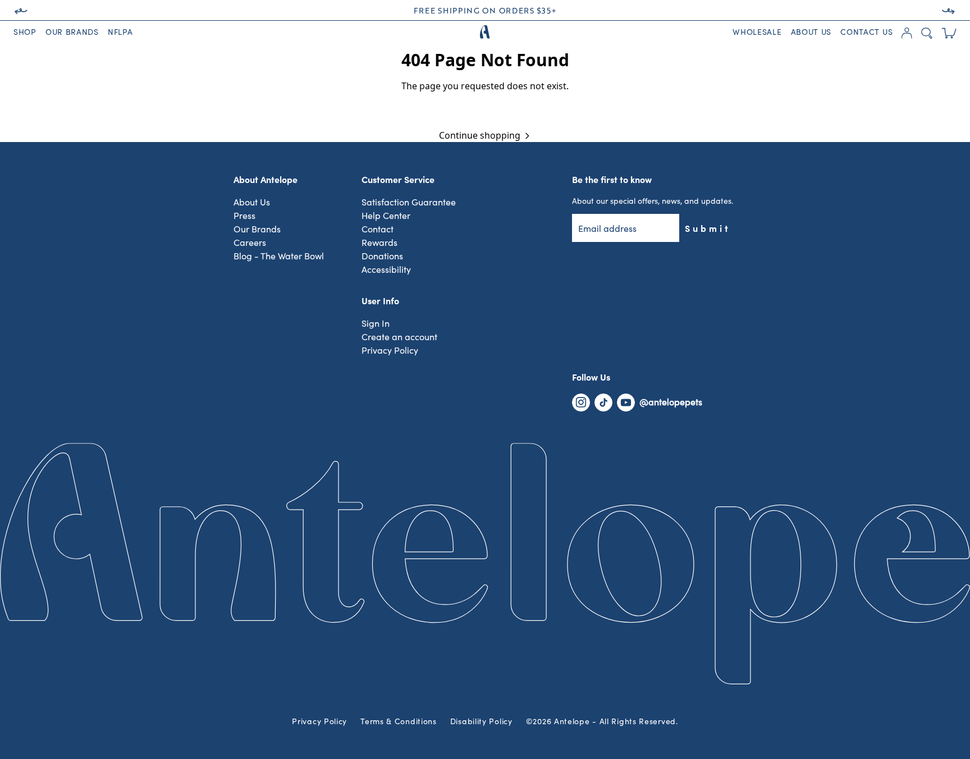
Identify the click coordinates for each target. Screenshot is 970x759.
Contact (378, 230)
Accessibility (386, 270)
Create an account (399, 337)
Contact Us (866, 32)
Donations (382, 257)
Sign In (376, 324)
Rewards (379, 243)
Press (244, 216)
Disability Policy (481, 721)
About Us (811, 32)
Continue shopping (479, 135)
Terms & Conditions (398, 721)
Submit (708, 228)
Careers (250, 243)
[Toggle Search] (926, 33)
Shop (24, 32)
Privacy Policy (390, 351)
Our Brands (72, 32)
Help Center (386, 216)
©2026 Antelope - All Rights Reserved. (602, 721)
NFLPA (120, 32)
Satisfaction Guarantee (409, 203)
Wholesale (757, 32)
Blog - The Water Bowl (279, 257)
